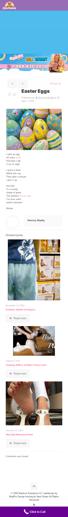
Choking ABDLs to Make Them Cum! (26, 365)
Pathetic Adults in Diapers (20, 309)
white (18, 157)
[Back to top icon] (34, 486)
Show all (56, 83)
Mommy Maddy (46, 97)
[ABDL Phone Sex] (9, 5)
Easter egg (25, 196)
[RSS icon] (34, 504)
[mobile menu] (5, 8)
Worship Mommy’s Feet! (19, 434)
